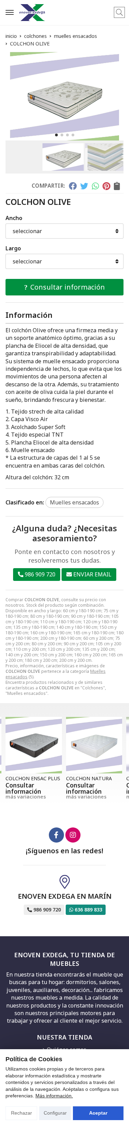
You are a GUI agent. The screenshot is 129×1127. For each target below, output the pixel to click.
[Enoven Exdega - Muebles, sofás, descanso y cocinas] (32, 12)
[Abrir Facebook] (56, 835)
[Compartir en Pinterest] (106, 185)
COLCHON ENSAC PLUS (33, 778)
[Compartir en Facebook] (72, 185)
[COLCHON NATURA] (94, 745)
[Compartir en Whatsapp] (95, 185)
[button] (56, 135)
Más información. (54, 1095)
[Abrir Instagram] (73, 835)
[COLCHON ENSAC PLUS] (34, 745)
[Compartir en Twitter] (84, 185)
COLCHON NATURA (89, 778)
